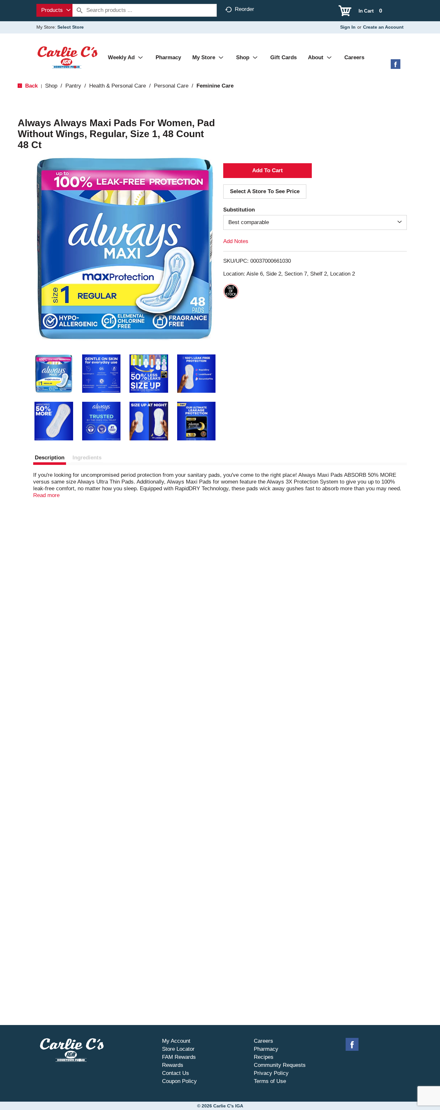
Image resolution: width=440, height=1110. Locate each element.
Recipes (263, 1057)
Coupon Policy (179, 1081)
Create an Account (383, 27)
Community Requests (280, 1065)
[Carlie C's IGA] (67, 57)
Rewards (172, 1065)
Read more (46, 495)
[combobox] (54, 10)
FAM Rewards (179, 1057)
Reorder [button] (244, 9)
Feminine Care (215, 86)
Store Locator (178, 1049)
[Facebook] (395, 66)
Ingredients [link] (86, 458)
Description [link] (49, 458)
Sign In (348, 27)
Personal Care (171, 86)
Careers (263, 1041)
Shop (51, 86)
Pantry (73, 86)
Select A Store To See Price (265, 191)
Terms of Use (270, 1081)
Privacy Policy (271, 1073)
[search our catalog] (79, 10)
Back (31, 86)
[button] (53, 373)
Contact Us (175, 1073)
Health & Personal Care (117, 86)
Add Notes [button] (235, 241)
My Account (176, 1041)
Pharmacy (266, 1049)
